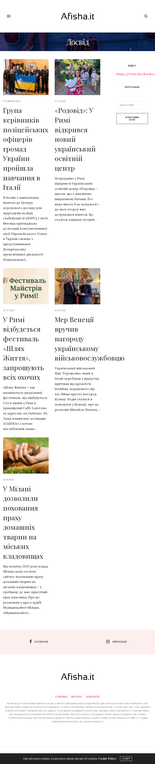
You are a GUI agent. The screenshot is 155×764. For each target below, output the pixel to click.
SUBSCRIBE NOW (132, 118)
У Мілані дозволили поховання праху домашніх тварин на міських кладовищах (23, 522)
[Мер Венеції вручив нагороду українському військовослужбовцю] (77, 286)
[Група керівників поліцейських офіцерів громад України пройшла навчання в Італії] (26, 77)
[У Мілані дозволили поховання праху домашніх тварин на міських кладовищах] (26, 455)
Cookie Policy (107, 758)
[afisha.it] (77, 16)
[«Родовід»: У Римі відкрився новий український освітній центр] (77, 77)
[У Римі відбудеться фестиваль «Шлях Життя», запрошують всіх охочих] (26, 286)
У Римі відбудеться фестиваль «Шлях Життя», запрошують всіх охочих (23, 348)
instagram (120, 641)
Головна (62, 696)
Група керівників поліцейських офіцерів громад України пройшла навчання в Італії (25, 148)
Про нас (76, 696)
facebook (41, 641)
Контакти (92, 696)
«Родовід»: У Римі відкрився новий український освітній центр (75, 138)
